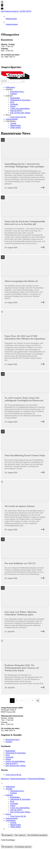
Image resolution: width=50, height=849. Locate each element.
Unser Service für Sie (18, 117)
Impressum (5, 779)
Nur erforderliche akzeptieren (37, 835)
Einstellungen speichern (23, 847)
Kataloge (13, 94)
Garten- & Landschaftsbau (20, 108)
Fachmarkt (14, 104)
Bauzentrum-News (17, 92)
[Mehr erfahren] (42, 188)
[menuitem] (2, 3)
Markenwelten (15, 125)
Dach (12, 102)
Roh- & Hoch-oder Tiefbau (20, 113)
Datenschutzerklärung (18, 779)
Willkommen (10, 87)
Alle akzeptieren (7, 835)
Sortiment (9, 795)
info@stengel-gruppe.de (10, 11)
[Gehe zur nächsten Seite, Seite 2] (37, 700)
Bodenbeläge (15, 98)
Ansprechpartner (12, 119)
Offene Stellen (15, 127)
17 (32, 700)
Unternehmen (11, 820)
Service (8, 814)
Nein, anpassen (20, 835)
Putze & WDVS (16, 111)
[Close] (2, 783)
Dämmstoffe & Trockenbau (20, 100)
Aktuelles (9, 789)
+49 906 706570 (25, 11)
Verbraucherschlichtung (36, 779)
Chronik (13, 123)
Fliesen (12, 106)
